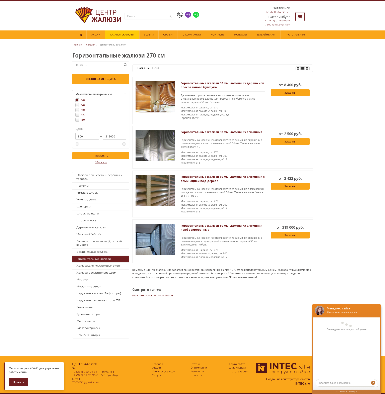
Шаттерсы (83, 206)
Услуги (149, 34)
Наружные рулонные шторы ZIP (98, 300)
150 (82, 119)
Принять (18, 382)
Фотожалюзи (85, 321)
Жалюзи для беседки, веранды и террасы (99, 177)
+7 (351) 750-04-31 (278, 12)
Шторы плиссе (86, 220)
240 (82, 105)
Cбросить (101, 162)
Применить (101, 155)
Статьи (168, 34)
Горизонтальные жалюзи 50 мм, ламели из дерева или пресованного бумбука (222, 85)
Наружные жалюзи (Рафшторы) (98, 293)
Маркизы (82, 279)
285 (82, 115)
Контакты (217, 34)
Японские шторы (88, 334)
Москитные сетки (88, 286)
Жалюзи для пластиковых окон (98, 265)
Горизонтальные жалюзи (93, 258)
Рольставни (84, 307)
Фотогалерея (295, 34)
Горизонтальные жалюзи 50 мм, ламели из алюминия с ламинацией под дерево (223, 179)
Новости (240, 34)
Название (144, 68)
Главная (77, 44)
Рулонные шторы (88, 314)
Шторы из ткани (87, 213)
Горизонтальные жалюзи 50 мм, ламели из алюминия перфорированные (221, 227)
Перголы (82, 185)
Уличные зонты (86, 199)
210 (82, 110)
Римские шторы (87, 192)
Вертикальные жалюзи (92, 251)
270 (82, 100)
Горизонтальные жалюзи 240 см (152, 295)
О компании (191, 34)
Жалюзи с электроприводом (96, 272)
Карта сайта (237, 364)
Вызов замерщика (101, 79)
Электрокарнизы (88, 327)
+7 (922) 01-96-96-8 (277, 20)
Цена (155, 68)
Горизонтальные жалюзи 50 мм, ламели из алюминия (221, 132)
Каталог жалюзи (122, 34)
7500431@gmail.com (277, 24)
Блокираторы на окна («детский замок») (99, 243)
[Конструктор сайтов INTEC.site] (283, 373)
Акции (95, 34)
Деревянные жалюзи (90, 227)
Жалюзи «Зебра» (88, 234)
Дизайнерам (266, 34)
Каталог (90, 44)
